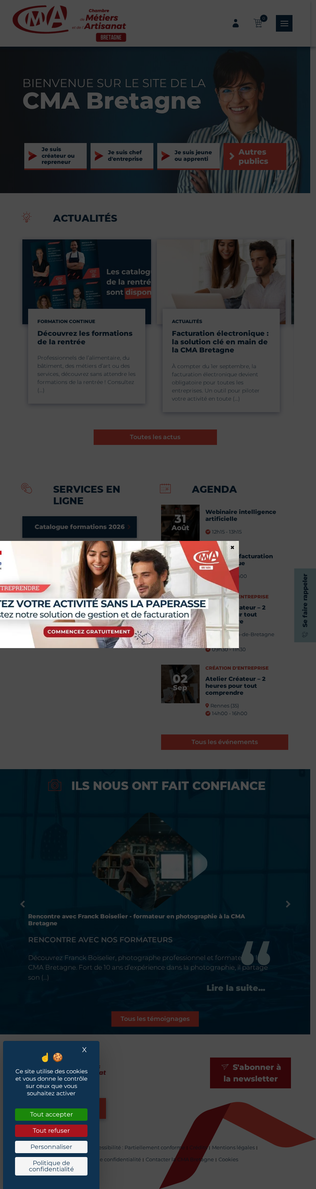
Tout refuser (51, 1130)
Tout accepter (51, 1114)
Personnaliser (51, 1146)
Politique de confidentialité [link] (51, 1166)
